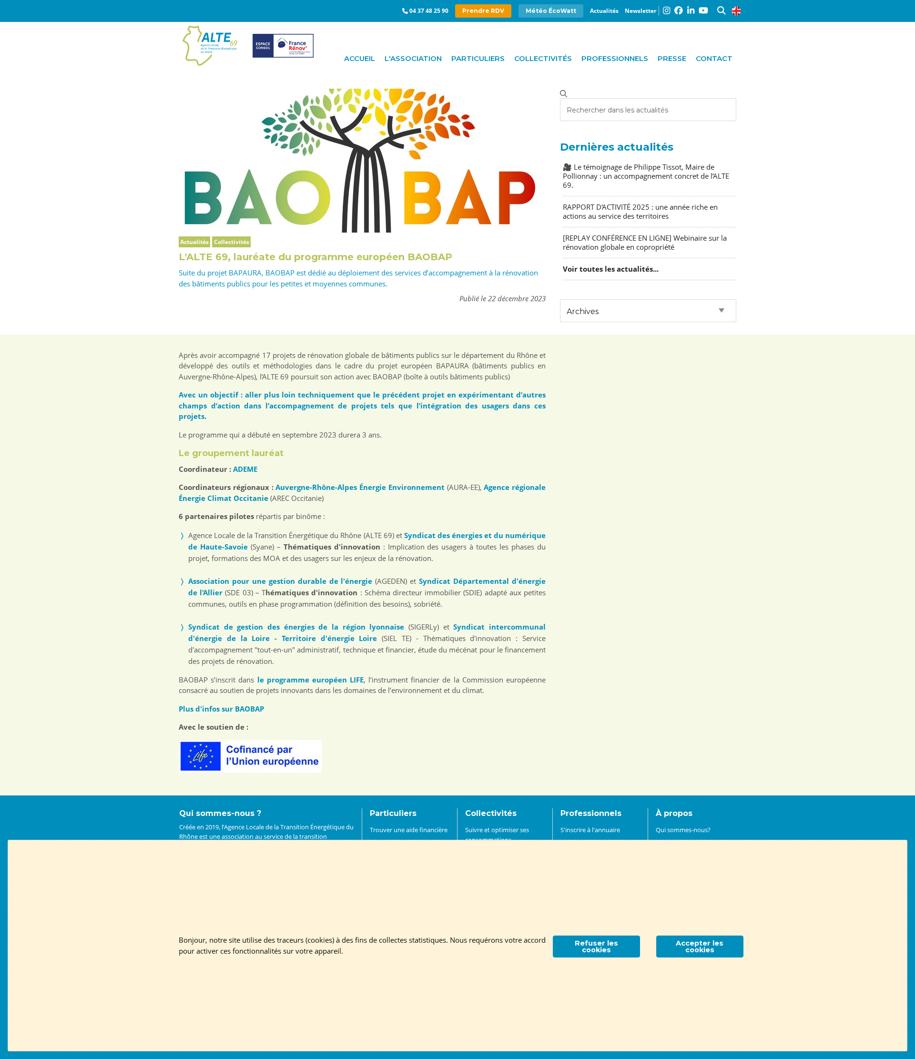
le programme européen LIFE (310, 679)
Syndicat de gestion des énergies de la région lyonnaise (296, 626)
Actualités (604, 11)
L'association (413, 58)
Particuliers (478, 58)
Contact (714, 58)
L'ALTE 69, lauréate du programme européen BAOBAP (315, 257)
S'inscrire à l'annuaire (590, 829)
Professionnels (614, 58)
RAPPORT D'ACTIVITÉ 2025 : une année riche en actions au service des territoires (640, 211)
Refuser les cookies (596, 946)
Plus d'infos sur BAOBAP (221, 708)
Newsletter (640, 11)
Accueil (359, 58)
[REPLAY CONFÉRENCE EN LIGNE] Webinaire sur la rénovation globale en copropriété (645, 242)
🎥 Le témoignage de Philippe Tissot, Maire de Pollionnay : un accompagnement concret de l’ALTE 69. (646, 176)
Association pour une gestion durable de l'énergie (280, 581)
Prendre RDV (483, 10)
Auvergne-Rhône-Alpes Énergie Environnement (360, 487)
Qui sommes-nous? (683, 829)
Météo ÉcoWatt (551, 10)
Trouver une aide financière (408, 829)
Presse (672, 58)
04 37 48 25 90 (428, 11)
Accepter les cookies (699, 946)
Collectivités (543, 58)
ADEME (245, 469)
